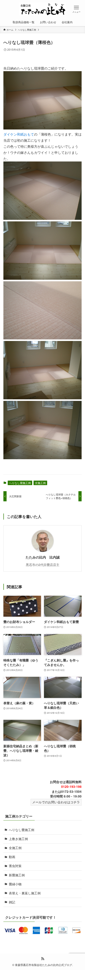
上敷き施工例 (18, 839)
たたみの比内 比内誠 (43, 557)
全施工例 (40, 483)
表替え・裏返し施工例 (25, 893)
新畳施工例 (17, 875)
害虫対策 (15, 866)
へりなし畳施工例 (20, 483)
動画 (12, 857)
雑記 (12, 902)
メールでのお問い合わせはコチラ (56, 802)
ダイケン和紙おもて (18, 134)
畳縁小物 (15, 884)
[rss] (43, 959)
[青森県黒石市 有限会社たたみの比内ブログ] (42, 9)
